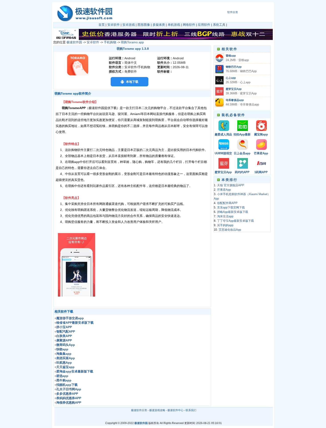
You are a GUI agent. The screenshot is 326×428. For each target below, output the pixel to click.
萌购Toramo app (132, 42)
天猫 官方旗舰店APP (230, 185)
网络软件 (189, 24)
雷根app (231, 55)
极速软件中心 (175, 410)
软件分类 (232, 12)
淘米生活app (225, 216)
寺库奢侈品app (235, 100)
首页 (101, 24)
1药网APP (261, 172)
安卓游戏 (128, 24)
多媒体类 (159, 24)
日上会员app (242, 153)
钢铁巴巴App (234, 66)
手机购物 (110, 42)
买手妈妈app (225, 225)
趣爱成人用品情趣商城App (223, 135)
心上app (231, 77)
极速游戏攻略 (157, 410)
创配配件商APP (227, 203)
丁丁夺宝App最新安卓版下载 (235, 220)
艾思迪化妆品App (230, 229)
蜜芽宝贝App (234, 89)
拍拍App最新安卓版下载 (242, 135)
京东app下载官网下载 (231, 207)
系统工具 (219, 24)
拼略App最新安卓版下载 (232, 212)
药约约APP (242, 172)
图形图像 (143, 24)
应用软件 (204, 24)
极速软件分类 (139, 410)
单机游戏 (174, 24)
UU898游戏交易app (223, 154)
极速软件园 (74, 42)
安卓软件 (113, 24)
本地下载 (132, 81)
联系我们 (191, 410)
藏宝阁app (261, 134)
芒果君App (261, 153)
